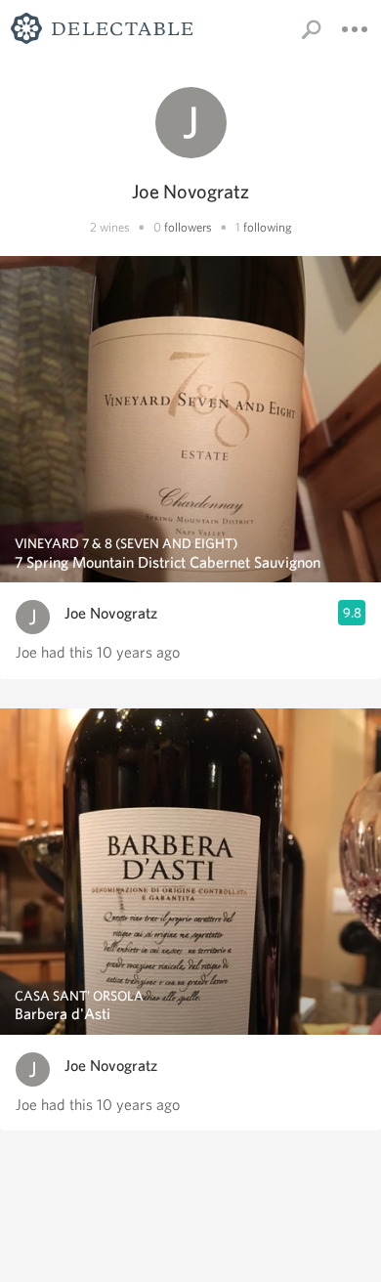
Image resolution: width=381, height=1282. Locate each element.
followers (188, 227)
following (267, 227)
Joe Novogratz (110, 613)
